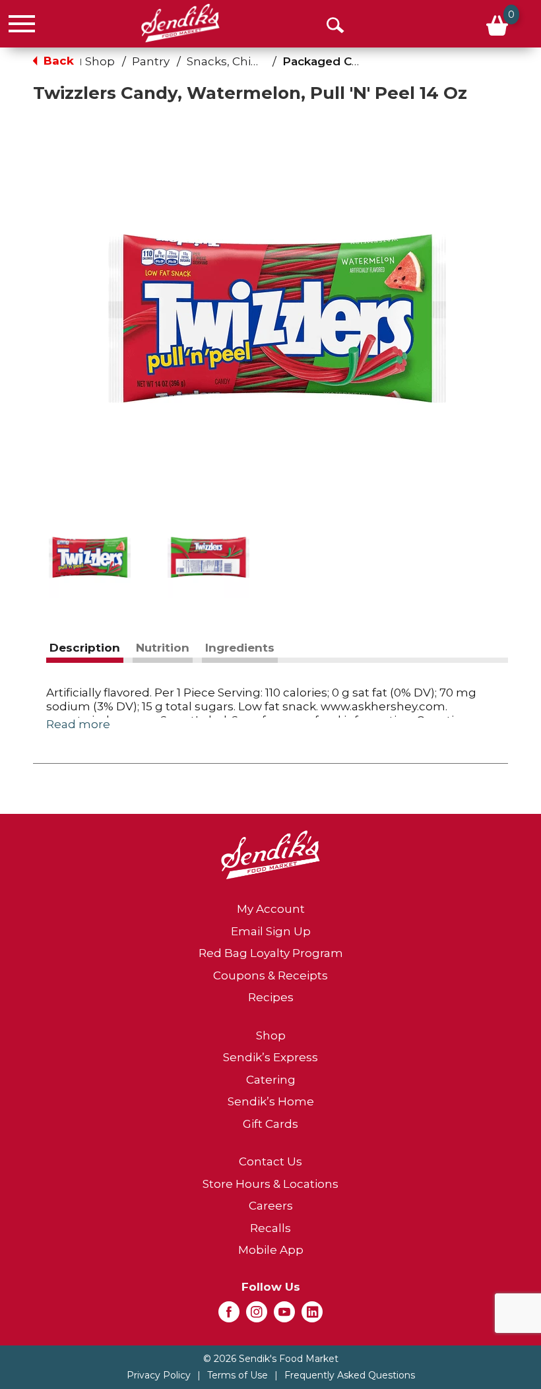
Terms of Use (237, 1375)
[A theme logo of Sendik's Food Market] (180, 23)
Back (57, 60)
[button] (89, 557)
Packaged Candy (331, 61)
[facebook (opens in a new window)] (228, 1315)
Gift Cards (270, 1123)
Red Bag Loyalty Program (271, 953)
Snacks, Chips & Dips (245, 61)
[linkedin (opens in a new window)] (312, 1315)
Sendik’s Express (270, 1057)
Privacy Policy (159, 1375)
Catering (271, 1079)
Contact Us (270, 1161)
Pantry (151, 61)
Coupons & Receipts (270, 975)
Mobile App (270, 1249)
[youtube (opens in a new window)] (284, 1315)
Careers (271, 1205)
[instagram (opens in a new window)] (256, 1315)
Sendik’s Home (271, 1101)
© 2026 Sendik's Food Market (270, 1359)
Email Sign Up (271, 931)
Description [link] (84, 647)
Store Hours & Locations (270, 1183)
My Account (271, 908)
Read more (78, 724)
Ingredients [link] (239, 647)
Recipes (271, 997)
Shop (100, 61)
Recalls (270, 1228)
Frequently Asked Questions (349, 1375)
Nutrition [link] (162, 647)
